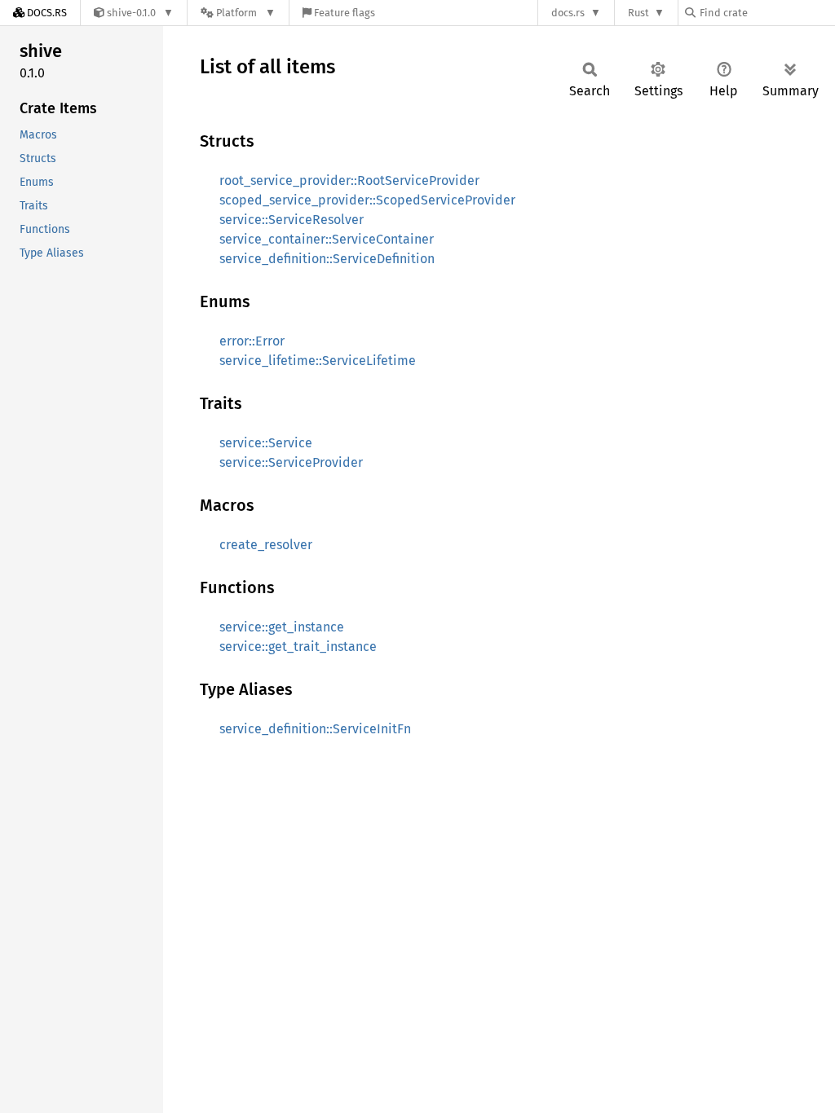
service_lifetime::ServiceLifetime (317, 360)
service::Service (265, 443)
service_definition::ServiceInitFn (315, 729)
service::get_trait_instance (298, 646)
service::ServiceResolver (291, 219)
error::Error (252, 341)
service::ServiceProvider (291, 462)
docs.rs (568, 13)
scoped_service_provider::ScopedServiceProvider (367, 200)
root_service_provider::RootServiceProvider (349, 180)
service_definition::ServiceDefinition (327, 258)
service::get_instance (281, 627)
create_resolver (265, 544)
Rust (638, 13)
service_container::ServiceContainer (326, 239)
